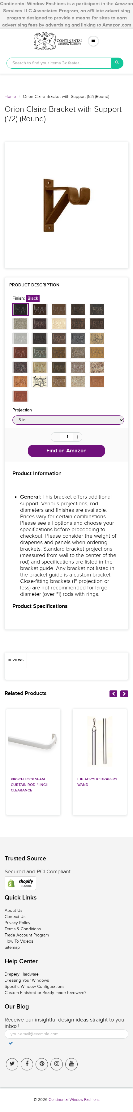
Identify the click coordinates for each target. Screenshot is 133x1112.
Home (10, 96)
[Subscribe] (11, 1043)
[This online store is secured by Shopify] (20, 883)
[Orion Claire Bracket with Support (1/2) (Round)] (66, 205)
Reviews (16, 660)
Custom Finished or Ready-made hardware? (46, 992)
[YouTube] (71, 1064)
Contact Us (15, 916)
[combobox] (59, 63)
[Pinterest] (42, 1064)
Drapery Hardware (22, 974)
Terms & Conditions (23, 929)
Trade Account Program (27, 935)
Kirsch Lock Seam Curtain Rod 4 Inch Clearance (30, 785)
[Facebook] (27, 1064)
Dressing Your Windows (27, 980)
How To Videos (19, 941)
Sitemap (12, 947)
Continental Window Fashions (74, 1099)
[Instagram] (56, 1064)
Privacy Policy (17, 922)
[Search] (117, 63)
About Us (13, 910)
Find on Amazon (66, 451)
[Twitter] (12, 1064)
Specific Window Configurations (34, 986)
